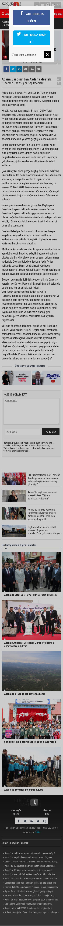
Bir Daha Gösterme (25, 55)
